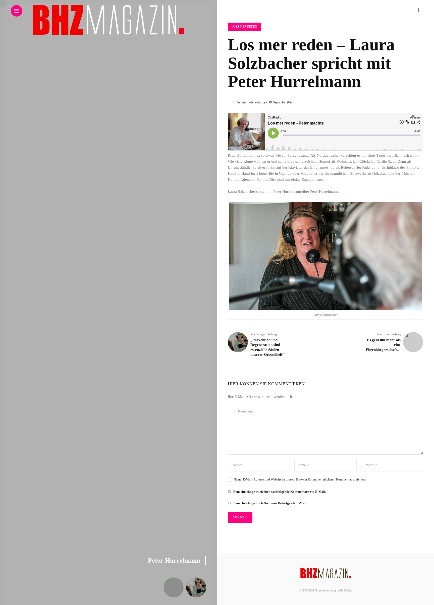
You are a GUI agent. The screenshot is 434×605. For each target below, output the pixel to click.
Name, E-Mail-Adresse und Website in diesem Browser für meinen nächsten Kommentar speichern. (300, 479)
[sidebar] (418, 10)
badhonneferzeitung (251, 102)
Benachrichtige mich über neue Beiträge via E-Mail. (270, 503)
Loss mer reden (244, 26)
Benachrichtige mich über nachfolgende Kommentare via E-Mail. (279, 492)
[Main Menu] (16, 11)
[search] (409, 10)
